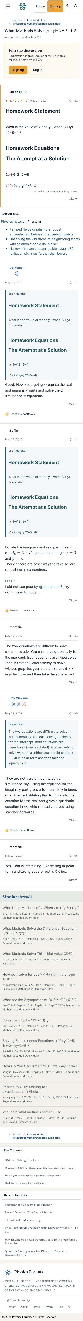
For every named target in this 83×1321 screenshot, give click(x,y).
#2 (76, 282)
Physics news (11, 221)
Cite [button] (71, 198)
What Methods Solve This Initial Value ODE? (38, 953)
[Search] (76, 6)
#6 (76, 855)
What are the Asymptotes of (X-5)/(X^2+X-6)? (39, 1000)
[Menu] (8, 6)
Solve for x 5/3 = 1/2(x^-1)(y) (26, 1020)
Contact (11, 1306)
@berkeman (48, 587)
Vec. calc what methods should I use (32, 1112)
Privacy (48, 1306)
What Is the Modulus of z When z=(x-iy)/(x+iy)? (41, 908)
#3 (76, 439)
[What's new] (67, 6)
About (24, 1306)
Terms (36, 1306)
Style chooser (17, 1300)
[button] (70, 100)
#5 (76, 713)
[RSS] (69, 1306)
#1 (76, 100)
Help (60, 1306)
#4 (76, 635)
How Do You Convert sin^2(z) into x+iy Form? (40, 1066)
